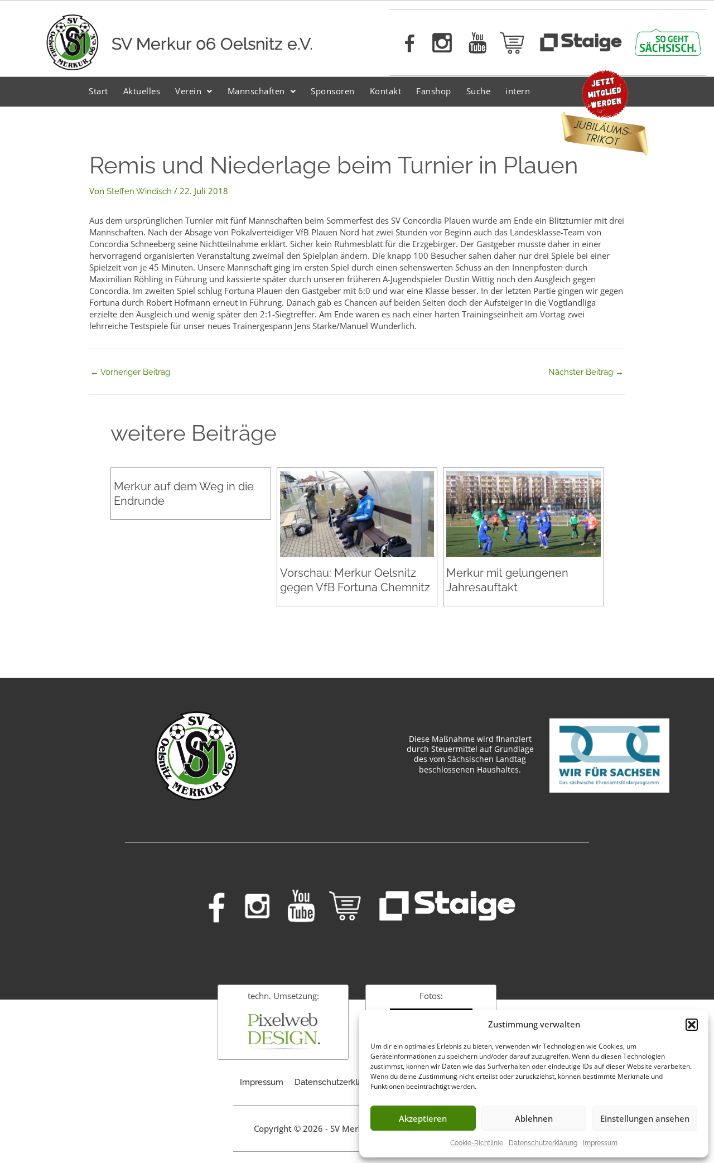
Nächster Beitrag (586, 372)
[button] (691, 1024)
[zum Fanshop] (513, 43)
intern (517, 90)
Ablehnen (534, 1118)
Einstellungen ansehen (644, 1118)
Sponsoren (333, 90)
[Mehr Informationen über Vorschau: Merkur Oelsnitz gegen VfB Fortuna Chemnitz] (357, 513)
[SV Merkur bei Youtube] (477, 42)
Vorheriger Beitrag (130, 372)
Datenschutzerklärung (543, 1143)
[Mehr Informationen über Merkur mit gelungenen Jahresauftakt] (523, 513)
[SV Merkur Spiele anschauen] (580, 42)
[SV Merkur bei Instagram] (442, 42)
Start (98, 90)
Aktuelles (142, 90)
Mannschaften (256, 90)
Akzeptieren (423, 1118)
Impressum (600, 1143)
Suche (478, 90)
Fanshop (433, 90)
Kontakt (386, 90)
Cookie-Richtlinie (476, 1143)
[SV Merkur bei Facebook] (406, 42)
